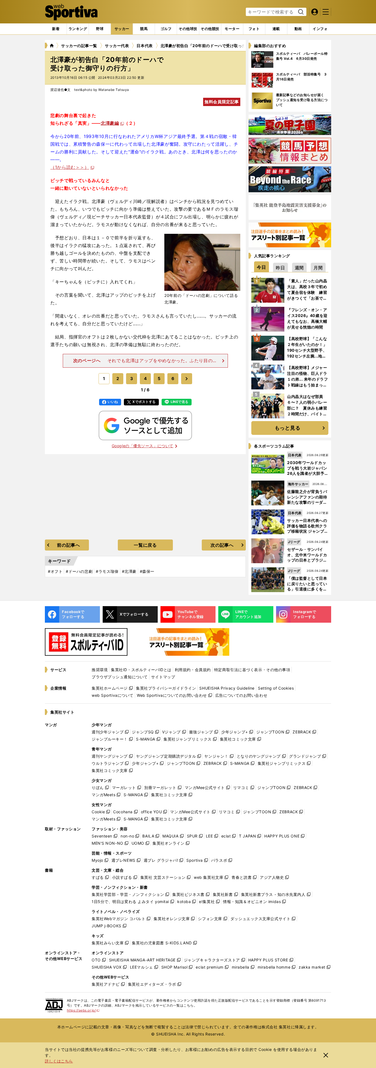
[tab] (100, 28)
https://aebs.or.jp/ (83, 1010)
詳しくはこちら (59, 1061)
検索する (300, 12)
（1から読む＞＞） (69, 167)
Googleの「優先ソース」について (142, 445)
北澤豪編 (110, 123)
